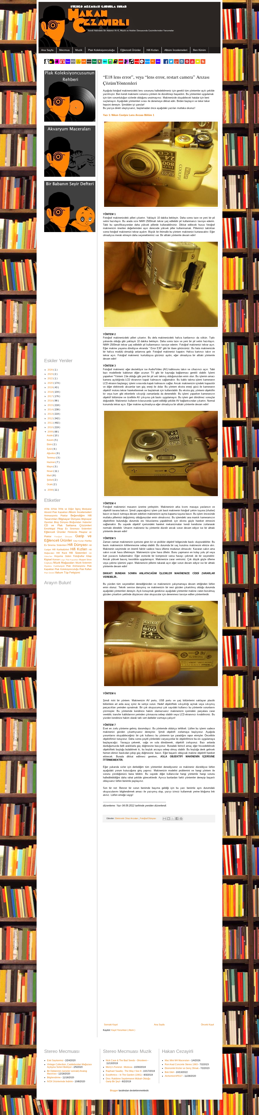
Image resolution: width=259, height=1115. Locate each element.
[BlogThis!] (168, 818)
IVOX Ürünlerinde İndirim (60, 1081)
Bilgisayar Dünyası (69, 518)
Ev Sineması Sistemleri (78, 528)
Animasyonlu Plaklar (57, 515)
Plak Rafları (85, 569)
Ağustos (51, 453)
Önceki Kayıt (207, 1024)
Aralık (50, 435)
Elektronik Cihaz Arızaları (127, 818)
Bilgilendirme (54, 1077)
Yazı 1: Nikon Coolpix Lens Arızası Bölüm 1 (128, 115)
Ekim (50, 444)
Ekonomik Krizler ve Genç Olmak (182, 1068)
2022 (50, 378)
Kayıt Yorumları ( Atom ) (123, 1030)
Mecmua (64, 50)
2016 (50, 400)
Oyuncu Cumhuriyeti (55, 566)
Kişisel (48, 559)
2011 (50, 422)
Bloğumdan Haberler (80, 522)
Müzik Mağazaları (64, 562)
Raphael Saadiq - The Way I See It (123, 1071)
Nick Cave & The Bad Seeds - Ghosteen (126, 1060)
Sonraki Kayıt (111, 1024)
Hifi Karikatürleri (61, 549)
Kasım (50, 440)
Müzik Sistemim (83, 562)
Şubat (50, 480)
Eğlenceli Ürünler (130, 50)
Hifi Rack (62, 553)
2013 (50, 414)
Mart (49, 475)
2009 (50, 431)
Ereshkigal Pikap (54, 528)
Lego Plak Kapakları (69, 560)
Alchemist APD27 (174, 1076)
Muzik (78, 50)
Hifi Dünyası (78, 545)
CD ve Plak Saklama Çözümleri (68, 525)
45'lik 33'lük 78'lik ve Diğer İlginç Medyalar (68, 509)
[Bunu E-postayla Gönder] (164, 818)
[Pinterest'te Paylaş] (181, 818)
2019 (50, 387)
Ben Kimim (199, 50)
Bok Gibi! (169, 1072)
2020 (50, 383)
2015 (50, 405)
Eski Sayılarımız (55, 1060)
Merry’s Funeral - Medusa (119, 1067)
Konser (56, 559)
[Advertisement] (68, 295)
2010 (50, 427)
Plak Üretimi (49, 573)
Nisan (50, 471)
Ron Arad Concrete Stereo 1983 (181, 1064)
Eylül (50, 449)
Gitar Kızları (79, 541)
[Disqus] (159, 874)
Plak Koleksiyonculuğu (101, 50)
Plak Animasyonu (76, 566)
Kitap (89, 556)
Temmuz (51, 457)
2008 (50, 490)
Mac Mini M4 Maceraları (177, 1060)
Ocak (50, 484)
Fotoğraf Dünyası (148, 818)
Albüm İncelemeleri (175, 50)
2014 (50, 409)
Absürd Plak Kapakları (56, 512)
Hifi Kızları (153, 50)
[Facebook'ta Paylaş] (177, 818)
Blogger (114, 1090)
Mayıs (50, 466)
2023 (50, 374)
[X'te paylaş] (173, 818)
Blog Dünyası (62, 522)
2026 (50, 369)
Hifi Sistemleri (79, 552)
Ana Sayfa (47, 50)
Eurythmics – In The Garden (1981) (124, 1075)
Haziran (51, 462)
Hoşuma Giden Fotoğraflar (70, 556)
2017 (50, 396)
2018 (50, 392)
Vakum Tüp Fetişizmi (67, 572)
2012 (50, 418)
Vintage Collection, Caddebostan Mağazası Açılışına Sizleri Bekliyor (69, 1065)
